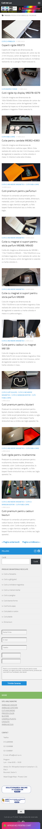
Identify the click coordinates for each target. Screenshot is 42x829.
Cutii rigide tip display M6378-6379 (21, 92)
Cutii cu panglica (8, 41)
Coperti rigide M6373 (13, 45)
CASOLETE (5, 722)
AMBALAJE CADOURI (9, 705)
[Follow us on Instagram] (35, 551)
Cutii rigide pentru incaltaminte (18, 454)
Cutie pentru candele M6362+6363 (21, 140)
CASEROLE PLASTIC (9, 719)
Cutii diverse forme (9, 89)
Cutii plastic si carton (11, 611)
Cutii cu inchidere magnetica (13, 184)
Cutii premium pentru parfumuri (19, 191)
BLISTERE (5, 716)
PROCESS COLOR (8, 713)
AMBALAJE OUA (7, 724)
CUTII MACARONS (8, 711)
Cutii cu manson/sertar (21, 395)
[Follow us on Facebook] (38, 551)
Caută (4, 557)
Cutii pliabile (8, 617)
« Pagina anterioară (10, 542)
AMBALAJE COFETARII (10, 708)
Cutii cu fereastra (10, 574)
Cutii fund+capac (8, 137)
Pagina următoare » (31, 542)
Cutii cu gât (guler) (9, 392)
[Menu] (39, 3)
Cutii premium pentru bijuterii (18, 404)
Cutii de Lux (7, 3)
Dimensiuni (8, 622)
